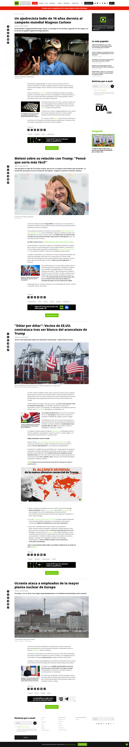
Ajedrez (30, 134)
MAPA (29, 462)
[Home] (17, 3)
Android (77, 719)
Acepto (100, 90)
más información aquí (69, 744)
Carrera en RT (61, 727)
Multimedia (66, 3)
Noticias (41, 3)
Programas (52, 3)
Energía (43, 693)
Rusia (49, 693)
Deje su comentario (52, 148)
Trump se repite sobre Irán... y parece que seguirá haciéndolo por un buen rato (102, 150)
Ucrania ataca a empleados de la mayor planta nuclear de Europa (64, 8)
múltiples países (49, 510)
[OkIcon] (107, 3)
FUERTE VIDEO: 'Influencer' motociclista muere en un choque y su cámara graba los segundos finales (102, 73)
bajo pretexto (65, 510)
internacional (50, 134)
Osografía (97, 131)
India (43, 134)
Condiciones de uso (62, 730)
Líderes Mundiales (45, 730)
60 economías (50, 532)
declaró (56, 118)
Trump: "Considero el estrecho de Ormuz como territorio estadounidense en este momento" (103, 53)
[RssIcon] (113, 724)
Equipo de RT (75, 3)
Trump (51, 301)
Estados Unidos (31, 301)
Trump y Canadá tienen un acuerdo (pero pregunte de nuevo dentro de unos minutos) (30, 426)
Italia (39, 301)
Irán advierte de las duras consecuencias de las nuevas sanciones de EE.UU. (103, 60)
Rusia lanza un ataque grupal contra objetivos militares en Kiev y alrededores (103, 66)
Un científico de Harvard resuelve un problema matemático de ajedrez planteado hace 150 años (30, 115)
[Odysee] (101, 724)
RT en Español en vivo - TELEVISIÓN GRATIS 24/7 (103, 28)
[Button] (82, 3)
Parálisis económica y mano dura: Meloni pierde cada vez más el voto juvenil (30, 279)
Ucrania (36, 693)
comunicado (40, 409)
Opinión (60, 3)
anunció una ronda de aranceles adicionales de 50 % (51, 442)
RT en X (26, 737)
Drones (30, 693)
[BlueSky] (105, 3)
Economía (37, 559)
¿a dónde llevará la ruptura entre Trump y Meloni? (58, 242)
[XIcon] (100, 3)
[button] (103, 19)
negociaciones (56, 431)
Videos (42, 724)
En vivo (35, 3)
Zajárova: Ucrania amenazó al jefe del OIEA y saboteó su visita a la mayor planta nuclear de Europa (30, 679)
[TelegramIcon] (102, 3)
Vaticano (58, 301)
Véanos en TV (88, 3)
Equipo (59, 723)
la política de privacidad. (102, 90)
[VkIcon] (95, 3)
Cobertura (60, 725)
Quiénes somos (61, 719)
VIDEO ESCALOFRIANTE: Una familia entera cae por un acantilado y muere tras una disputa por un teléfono (102, 46)
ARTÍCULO (33, 547)
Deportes (37, 134)
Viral (46, 3)
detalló (43, 108)
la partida (43, 93)
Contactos (60, 721)
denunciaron (35, 650)
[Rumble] (97, 3)
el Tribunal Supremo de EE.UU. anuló (44, 519)
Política (45, 301)
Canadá (30, 559)
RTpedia (43, 728)
